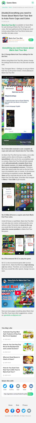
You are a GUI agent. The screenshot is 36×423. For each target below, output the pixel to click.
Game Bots (5, 7)
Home (10, 405)
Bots (17, 405)
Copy (30, 394)
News (10, 7)
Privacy (25, 405)
